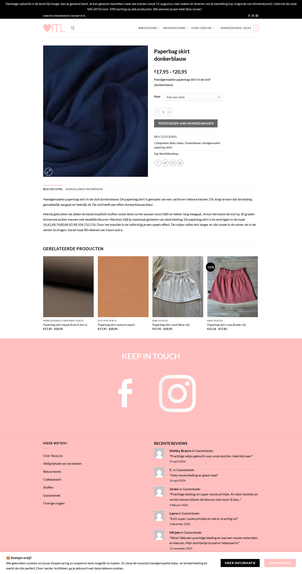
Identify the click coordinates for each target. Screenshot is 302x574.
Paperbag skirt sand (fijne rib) (171, 324)
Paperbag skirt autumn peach (116, 324)
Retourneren (52, 471)
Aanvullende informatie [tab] (84, 189)
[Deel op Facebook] (157, 163)
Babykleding (148, 28)
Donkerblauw (193, 143)
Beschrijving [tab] (53, 189)
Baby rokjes (177, 143)
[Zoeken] (72, 28)
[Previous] (43, 297)
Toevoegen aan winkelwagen (186, 123)
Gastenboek (51, 495)
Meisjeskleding (174, 28)
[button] (239, 28)
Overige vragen (54, 503)
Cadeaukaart (52, 479)
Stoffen (48, 487)
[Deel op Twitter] (165, 163)
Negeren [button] (209, 9)
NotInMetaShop (168, 153)
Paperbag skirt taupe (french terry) (65, 324)
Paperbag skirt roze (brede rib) (226, 324)
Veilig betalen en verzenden (62, 463)
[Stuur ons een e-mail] (257, 15)
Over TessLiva (201, 28)
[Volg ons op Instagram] (253, 15)
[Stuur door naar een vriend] (172, 163)
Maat (157, 96)
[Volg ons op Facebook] (249, 15)
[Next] (258, 297)
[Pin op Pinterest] (180, 163)
